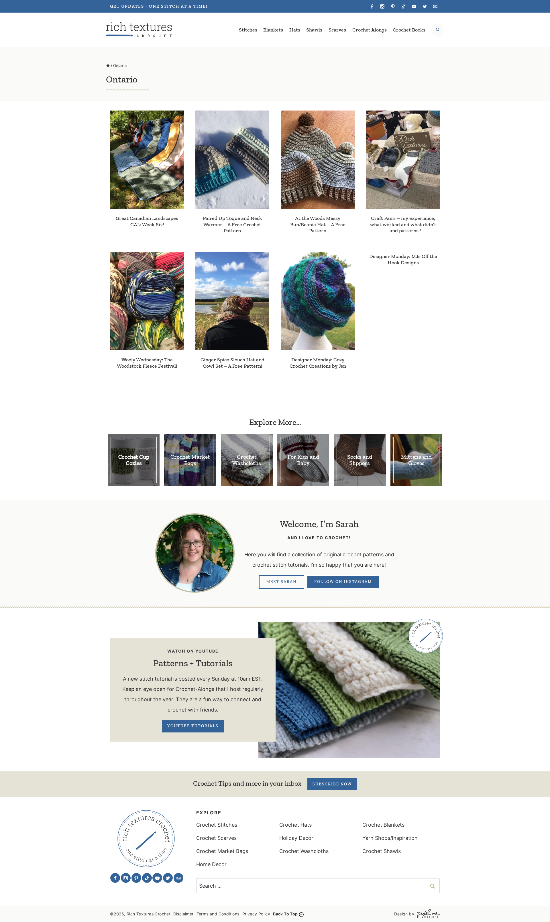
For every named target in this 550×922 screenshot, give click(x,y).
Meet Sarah (281, 581)
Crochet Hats (295, 825)
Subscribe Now (332, 784)
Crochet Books (409, 30)
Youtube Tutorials (193, 726)
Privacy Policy (256, 913)
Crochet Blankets (383, 825)
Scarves (337, 30)
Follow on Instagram (343, 581)
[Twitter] (424, 6)
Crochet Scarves (216, 838)
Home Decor (211, 864)
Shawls (314, 30)
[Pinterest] (393, 6)
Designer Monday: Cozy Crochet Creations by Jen (318, 362)
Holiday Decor (296, 838)
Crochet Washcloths (304, 851)
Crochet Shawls (381, 851)
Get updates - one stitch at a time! (159, 6)
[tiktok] (403, 6)
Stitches (248, 30)
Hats (294, 30)
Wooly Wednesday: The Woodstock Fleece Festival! (147, 362)
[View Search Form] (437, 29)
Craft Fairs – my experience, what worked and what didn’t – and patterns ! (403, 224)
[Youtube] (414, 6)
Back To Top (285, 913)
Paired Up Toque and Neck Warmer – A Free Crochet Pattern (232, 224)
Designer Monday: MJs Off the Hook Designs (403, 259)
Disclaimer (183, 913)
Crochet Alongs (369, 30)
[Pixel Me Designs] (427, 914)
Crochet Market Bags (222, 851)
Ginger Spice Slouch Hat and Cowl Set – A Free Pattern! (232, 362)
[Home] (108, 65)
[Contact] (435, 6)
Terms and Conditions (218, 913)
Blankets (273, 30)
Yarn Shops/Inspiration (390, 838)
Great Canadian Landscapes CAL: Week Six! (147, 221)
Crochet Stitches (216, 825)
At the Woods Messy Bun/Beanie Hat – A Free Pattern (317, 224)
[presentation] (147, 160)
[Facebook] (372, 6)
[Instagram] (382, 6)
